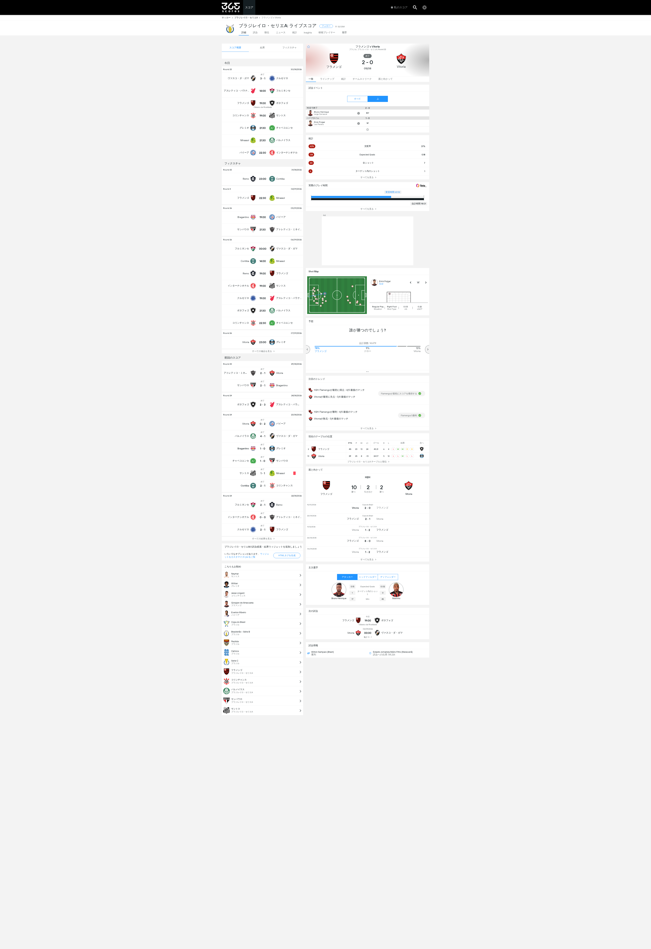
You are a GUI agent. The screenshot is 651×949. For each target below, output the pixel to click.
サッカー (226, 17)
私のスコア (401, 7)
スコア (249, 7)
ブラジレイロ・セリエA (246, 17)
